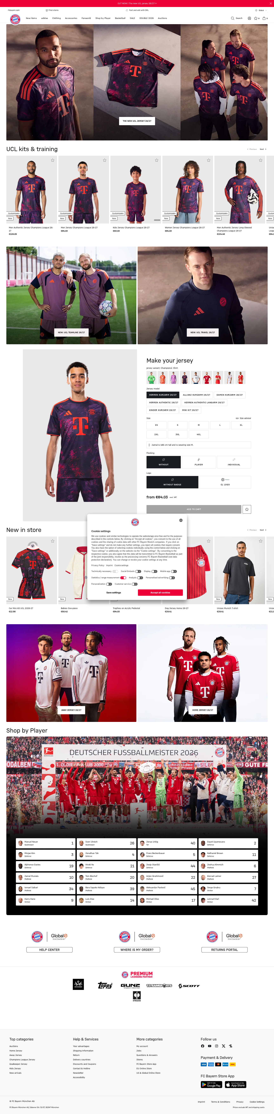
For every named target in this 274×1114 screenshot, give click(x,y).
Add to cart (194, 509)
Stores (140, 1060)
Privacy (239, 1102)
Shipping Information (83, 1051)
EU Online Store (144, 1068)
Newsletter (78, 1073)
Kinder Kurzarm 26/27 (162, 410)
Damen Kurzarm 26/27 (230, 395)
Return (76, 1055)
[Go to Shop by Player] (137, 787)
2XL (156, 434)
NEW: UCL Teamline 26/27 (71, 332)
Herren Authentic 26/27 (163, 402)
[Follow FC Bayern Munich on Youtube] (210, 1046)
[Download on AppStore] (235, 1084)
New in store (23, 530)
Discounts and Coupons (84, 1064)
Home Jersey (16, 1051)
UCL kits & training (32, 149)
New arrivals (15, 1073)
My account (142, 1046)
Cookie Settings (257, 1102)
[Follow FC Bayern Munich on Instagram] (217, 1046)
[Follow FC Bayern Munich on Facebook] (203, 1046)
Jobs (139, 1051)
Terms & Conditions (220, 1102)
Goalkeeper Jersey (18, 1064)
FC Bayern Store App (146, 1064)
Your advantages (81, 1046)
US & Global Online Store (148, 1073)
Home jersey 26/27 (202, 710)
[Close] (271, 3)
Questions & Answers (147, 1055)
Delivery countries (81, 1060)
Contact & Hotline (81, 1068)
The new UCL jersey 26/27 (137, 121)
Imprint (201, 1102)
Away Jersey (16, 1055)
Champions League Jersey (22, 1060)
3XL (178, 434)
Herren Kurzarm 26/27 (163, 395)
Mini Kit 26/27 (190, 410)
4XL (199, 434)
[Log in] (249, 18)
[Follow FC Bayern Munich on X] (223, 1046)
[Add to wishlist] (53, 160)
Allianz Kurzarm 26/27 (196, 395)
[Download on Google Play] (211, 1084)
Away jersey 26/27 (71, 710)
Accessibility (79, 1077)
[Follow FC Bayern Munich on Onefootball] (230, 1046)
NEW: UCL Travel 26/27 (203, 332)
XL (241, 425)
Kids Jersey (15, 1068)
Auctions (14, 1046)
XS (156, 425)
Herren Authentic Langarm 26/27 (204, 402)
